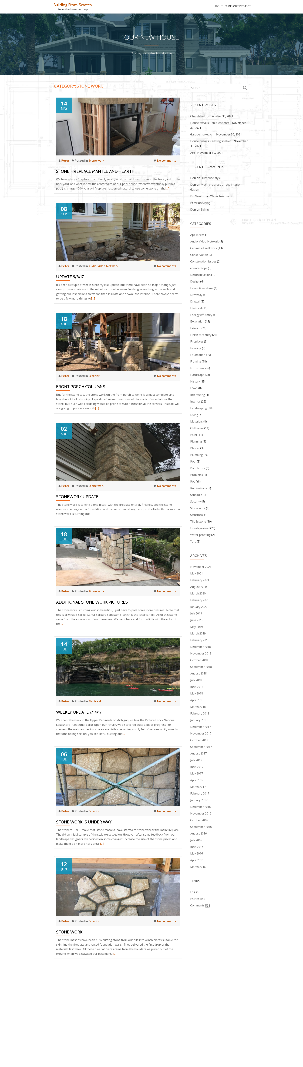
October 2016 (199, 820)
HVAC (194, 388)
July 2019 (196, 613)
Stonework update (77, 496)
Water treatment (221, 196)
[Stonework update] (118, 451)
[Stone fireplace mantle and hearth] (118, 126)
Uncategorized (200, 528)
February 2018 (199, 713)
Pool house (197, 468)
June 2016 (196, 847)
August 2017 (198, 753)
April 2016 (196, 860)
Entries (197, 899)
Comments (200, 905)
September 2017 (201, 747)
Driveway (196, 295)
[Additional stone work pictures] (118, 557)
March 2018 (198, 707)
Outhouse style (211, 178)
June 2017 (196, 767)
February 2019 (199, 640)
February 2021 (199, 580)
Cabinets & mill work (203, 248)
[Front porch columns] (118, 342)
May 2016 (196, 853)
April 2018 (196, 700)
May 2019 (196, 627)
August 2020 (198, 587)
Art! (192, 153)
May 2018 (196, 693)
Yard (193, 541)
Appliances (197, 235)
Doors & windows (201, 288)
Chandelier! (197, 116)
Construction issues (203, 261)
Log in (194, 892)
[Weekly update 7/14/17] (118, 667)
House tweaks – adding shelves (210, 141)
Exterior (94, 376)
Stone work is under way (84, 822)
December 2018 (200, 647)
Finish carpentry (200, 335)
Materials (196, 421)
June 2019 (196, 620)
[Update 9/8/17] (118, 232)
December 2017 (200, 727)
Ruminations (198, 488)
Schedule (196, 495)
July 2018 (196, 680)
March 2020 (198, 593)
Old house (197, 428)
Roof (193, 481)
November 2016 (200, 813)
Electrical (95, 701)
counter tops (198, 268)
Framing (195, 361)
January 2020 (198, 607)
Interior (195, 401)
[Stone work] (118, 887)
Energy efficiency (201, 315)
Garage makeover (202, 134)
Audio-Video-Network (103, 266)
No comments (166, 160)
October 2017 (199, 740)
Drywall (195, 301)
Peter (65, 160)
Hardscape (197, 375)
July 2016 (196, 840)
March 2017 (198, 787)
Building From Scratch (72, 4)
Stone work (96, 160)
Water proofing (200, 535)
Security (195, 501)
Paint (193, 435)
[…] (167, 188)
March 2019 (198, 633)
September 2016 (201, 827)
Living (194, 415)
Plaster (195, 448)
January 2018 (198, 720)
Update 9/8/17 (70, 276)
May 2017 (196, 773)
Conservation (199, 255)
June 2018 (196, 687)
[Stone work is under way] (118, 777)
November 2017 (200, 733)
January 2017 (198, 800)
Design (195, 281)
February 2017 (199, 793)
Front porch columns (80, 386)
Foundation (197, 355)
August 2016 (198, 833)
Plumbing (196, 455)
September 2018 (201, 667)
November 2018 (200, 653)
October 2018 (199, 660)
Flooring (195, 348)
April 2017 (196, 780)
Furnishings (198, 368)
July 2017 (196, 760)
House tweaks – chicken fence (210, 123)
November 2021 (200, 567)
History (195, 381)
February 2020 (199, 600)
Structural (196, 515)
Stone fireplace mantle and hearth (95, 171)
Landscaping (198, 408)
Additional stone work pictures (92, 602)
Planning (196, 441)
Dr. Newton (197, 196)
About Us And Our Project (232, 6)
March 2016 (198, 867)
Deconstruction (200, 275)
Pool (193, 461)
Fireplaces (196, 341)
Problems (196, 475)
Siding (206, 203)
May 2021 (196, 573)
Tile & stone (198, 521)
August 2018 (198, 673)
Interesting (197, 395)
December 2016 (200, 807)
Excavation (197, 321)
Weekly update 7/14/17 (79, 712)
